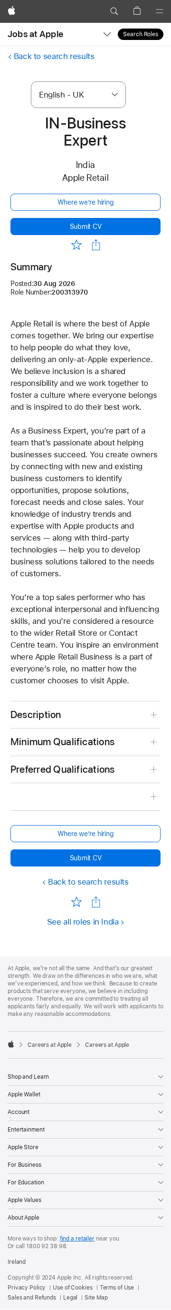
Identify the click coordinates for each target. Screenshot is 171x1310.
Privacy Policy (27, 1287)
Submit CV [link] (86, 226)
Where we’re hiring (85, 202)
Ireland (17, 1262)
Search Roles (140, 34)
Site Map (96, 1297)
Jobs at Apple (35, 34)
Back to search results (54, 56)
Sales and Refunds (32, 1297)
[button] (114, 11)
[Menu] (159, 11)
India (85, 164)
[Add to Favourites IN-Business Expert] (76, 244)
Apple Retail (85, 177)
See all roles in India (83, 921)
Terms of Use (117, 1287)
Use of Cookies (72, 1287)
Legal (70, 1297)
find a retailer (77, 1238)
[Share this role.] (96, 245)
